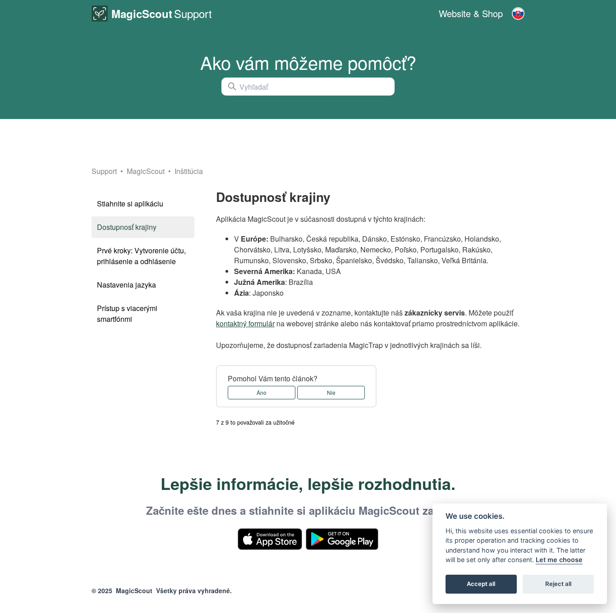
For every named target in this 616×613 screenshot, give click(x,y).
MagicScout (146, 171)
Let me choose (559, 560)
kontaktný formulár (245, 323)
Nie (331, 392)
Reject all (558, 584)
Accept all (481, 584)
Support (104, 171)
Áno (262, 392)
